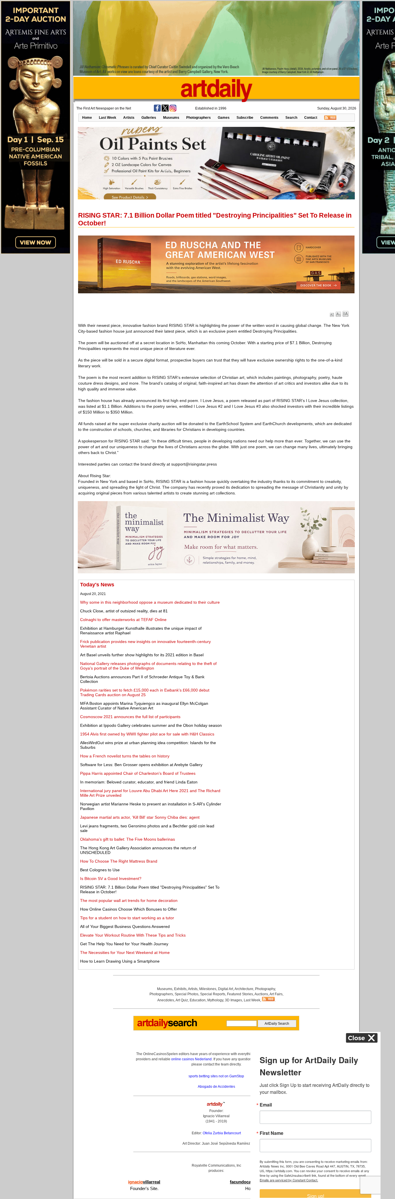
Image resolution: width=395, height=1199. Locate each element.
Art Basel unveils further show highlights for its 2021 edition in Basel (142, 655)
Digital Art (225, 989)
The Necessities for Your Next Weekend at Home (125, 952)
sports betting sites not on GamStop (216, 1076)
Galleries (148, 118)
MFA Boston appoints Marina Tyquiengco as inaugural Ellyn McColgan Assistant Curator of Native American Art (144, 705)
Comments (269, 118)
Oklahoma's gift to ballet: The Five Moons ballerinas (127, 839)
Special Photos (186, 994)
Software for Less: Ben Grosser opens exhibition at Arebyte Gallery (141, 764)
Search (291, 118)
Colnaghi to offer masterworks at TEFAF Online (123, 619)
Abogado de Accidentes (216, 1087)
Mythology (215, 1000)
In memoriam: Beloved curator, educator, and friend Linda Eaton (139, 782)
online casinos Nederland (191, 1059)
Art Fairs (276, 994)
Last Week (107, 118)
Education (198, 1000)
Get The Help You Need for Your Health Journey (124, 944)
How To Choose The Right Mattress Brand (118, 861)
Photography (265, 989)
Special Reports (212, 994)
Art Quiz (182, 1000)
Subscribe (245, 118)
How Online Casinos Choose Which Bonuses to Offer (128, 909)
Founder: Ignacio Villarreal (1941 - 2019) (216, 1116)
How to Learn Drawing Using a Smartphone (120, 961)
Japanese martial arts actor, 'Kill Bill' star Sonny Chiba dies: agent (140, 817)
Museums (171, 118)
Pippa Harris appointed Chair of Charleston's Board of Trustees (137, 773)
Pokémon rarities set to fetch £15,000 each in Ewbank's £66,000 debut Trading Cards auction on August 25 (144, 692)
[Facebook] (157, 110)
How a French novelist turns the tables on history (124, 756)
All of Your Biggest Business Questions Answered (125, 926)
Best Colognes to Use (100, 870)
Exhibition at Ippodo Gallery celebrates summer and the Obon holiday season (151, 725)
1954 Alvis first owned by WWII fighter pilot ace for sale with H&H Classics (147, 734)
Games (224, 118)
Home (87, 118)
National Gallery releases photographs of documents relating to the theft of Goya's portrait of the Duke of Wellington (148, 665)
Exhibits (180, 989)
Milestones (207, 989)
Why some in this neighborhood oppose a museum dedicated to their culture (150, 602)
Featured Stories (240, 994)
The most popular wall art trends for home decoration (129, 900)
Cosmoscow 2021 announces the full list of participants (130, 716)
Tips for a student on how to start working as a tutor (127, 918)
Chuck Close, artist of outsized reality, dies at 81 (124, 611)
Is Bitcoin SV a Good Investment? (110, 878)
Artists (128, 118)
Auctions (261, 994)
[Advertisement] (288, 622)
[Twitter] (165, 110)
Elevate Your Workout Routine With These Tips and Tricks (133, 935)
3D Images (233, 1000)
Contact (310, 118)
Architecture (244, 989)
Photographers (198, 118)
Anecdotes (165, 1000)
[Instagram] (172, 110)
